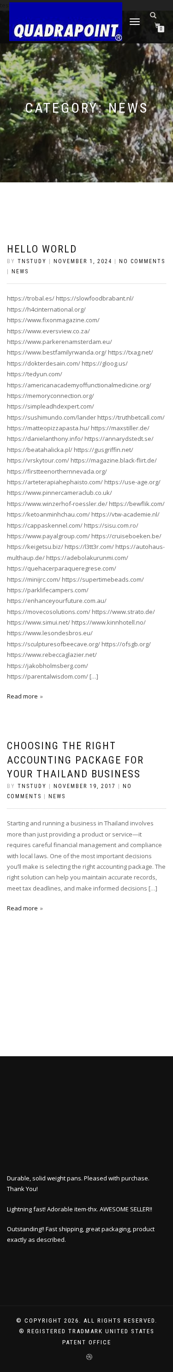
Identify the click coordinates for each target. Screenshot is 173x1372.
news (20, 271)
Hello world (42, 249)
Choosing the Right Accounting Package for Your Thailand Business (75, 760)
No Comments (142, 261)
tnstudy (32, 261)
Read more (22, 696)
